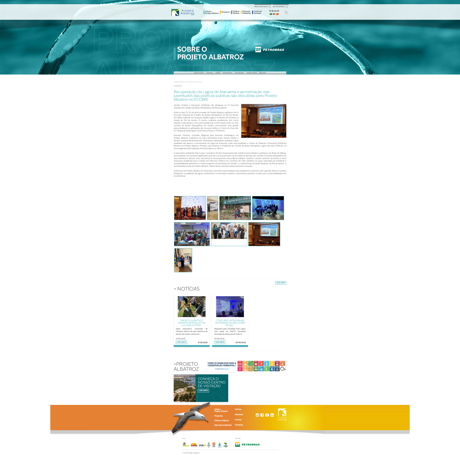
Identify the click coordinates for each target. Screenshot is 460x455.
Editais (218, 73)
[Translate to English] (274, 14)
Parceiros (209, 73)
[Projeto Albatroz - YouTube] (275, 11)
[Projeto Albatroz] (182, 12)
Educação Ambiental (246, 12)
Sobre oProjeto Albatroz (221, 410)
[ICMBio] (226, 445)
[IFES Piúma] (209, 445)
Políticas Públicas (235, 12)
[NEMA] (195, 445)
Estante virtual (251, 73)
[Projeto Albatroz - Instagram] (270, 11)
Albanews (262, 73)
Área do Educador (260, 6)
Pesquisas (225, 12)
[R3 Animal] (186, 445)
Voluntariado (239, 73)
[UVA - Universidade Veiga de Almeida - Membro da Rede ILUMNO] (202, 445)
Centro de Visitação (258, 12)
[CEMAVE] (220, 445)
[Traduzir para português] (271, 14)
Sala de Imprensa (279, 6)
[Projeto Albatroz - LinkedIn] (278, 11)
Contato (238, 420)
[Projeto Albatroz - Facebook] (273, 11)
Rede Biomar (227, 73)
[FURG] (214, 445)
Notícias (199, 82)
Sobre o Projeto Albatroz (211, 12)
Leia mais (280, 283)
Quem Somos (199, 73)
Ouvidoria (239, 425)
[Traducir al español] (277, 14)
